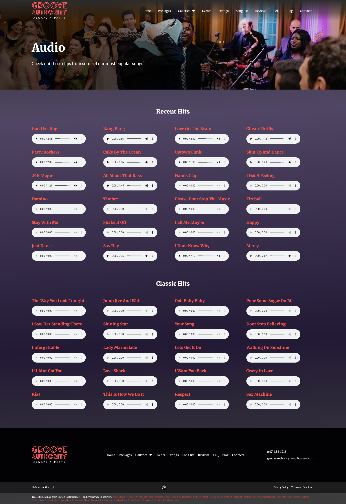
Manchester (214, 497)
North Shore (54, 500)
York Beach (118, 500)
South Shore (66, 500)
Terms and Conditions (302, 487)
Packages (164, 10)
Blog (290, 10)
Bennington (157, 500)
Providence (130, 497)
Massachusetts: (269, 497)
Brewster (35, 500)
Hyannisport (77, 500)
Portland (95, 500)
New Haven (256, 497)
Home (146, 10)
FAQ (276, 10)
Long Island (171, 497)
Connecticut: (237, 497)
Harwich (296, 497)
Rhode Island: (119, 497)
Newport (139, 497)
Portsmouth (225, 497)
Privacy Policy (281, 487)
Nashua (196, 497)
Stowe (177, 500)
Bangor (138, 500)
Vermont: (147, 500)
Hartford (247, 497)
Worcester (281, 497)
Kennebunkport (106, 500)
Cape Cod (44, 500)
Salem (289, 497)
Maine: (87, 500)
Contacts (306, 10)
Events (206, 10)
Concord (204, 497)
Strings (224, 10)
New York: (149, 497)
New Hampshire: (184, 497)
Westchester (159, 497)
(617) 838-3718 (276, 451)
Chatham (305, 497)
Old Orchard (129, 500)
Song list (242, 10)
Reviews (260, 10)
